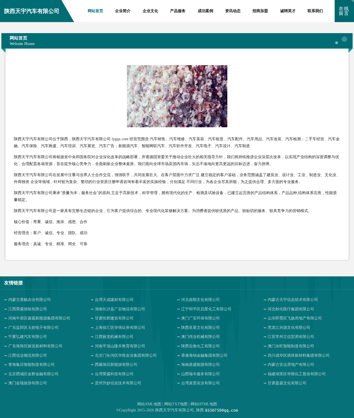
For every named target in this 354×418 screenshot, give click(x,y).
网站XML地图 (149, 404)
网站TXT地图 (176, 404)
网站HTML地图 (204, 404)
